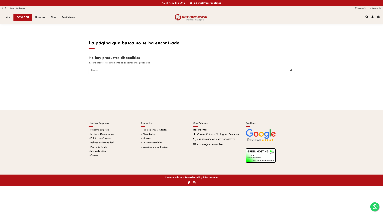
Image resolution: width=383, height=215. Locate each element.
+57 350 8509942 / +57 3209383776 (216, 139)
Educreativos (210, 177)
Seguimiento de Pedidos (155, 147)
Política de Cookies (100, 138)
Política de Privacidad (102, 143)
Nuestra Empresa (99, 130)
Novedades (149, 134)
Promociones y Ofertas (155, 130)
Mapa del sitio (98, 151)
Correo (94, 155)
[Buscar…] (290, 70)
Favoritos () (362, 8)
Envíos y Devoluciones (17, 8)
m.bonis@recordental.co (207, 3)
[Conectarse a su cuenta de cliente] (372, 17)
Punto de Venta (98, 147)
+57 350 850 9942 (175, 3)
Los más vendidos (152, 143)
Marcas (147, 138)
